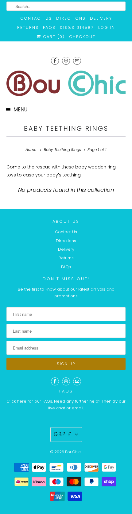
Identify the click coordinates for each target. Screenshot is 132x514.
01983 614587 (77, 27)
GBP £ (63, 434)
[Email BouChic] (77, 61)
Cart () (53, 37)
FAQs (49, 27)
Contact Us (36, 18)
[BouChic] (66, 83)
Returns (28, 27)
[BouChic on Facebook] (55, 61)
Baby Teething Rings (66, 128)
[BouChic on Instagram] (66, 61)
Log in (106, 27)
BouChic (73, 451)
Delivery (101, 18)
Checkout (82, 37)
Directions (71, 18)
